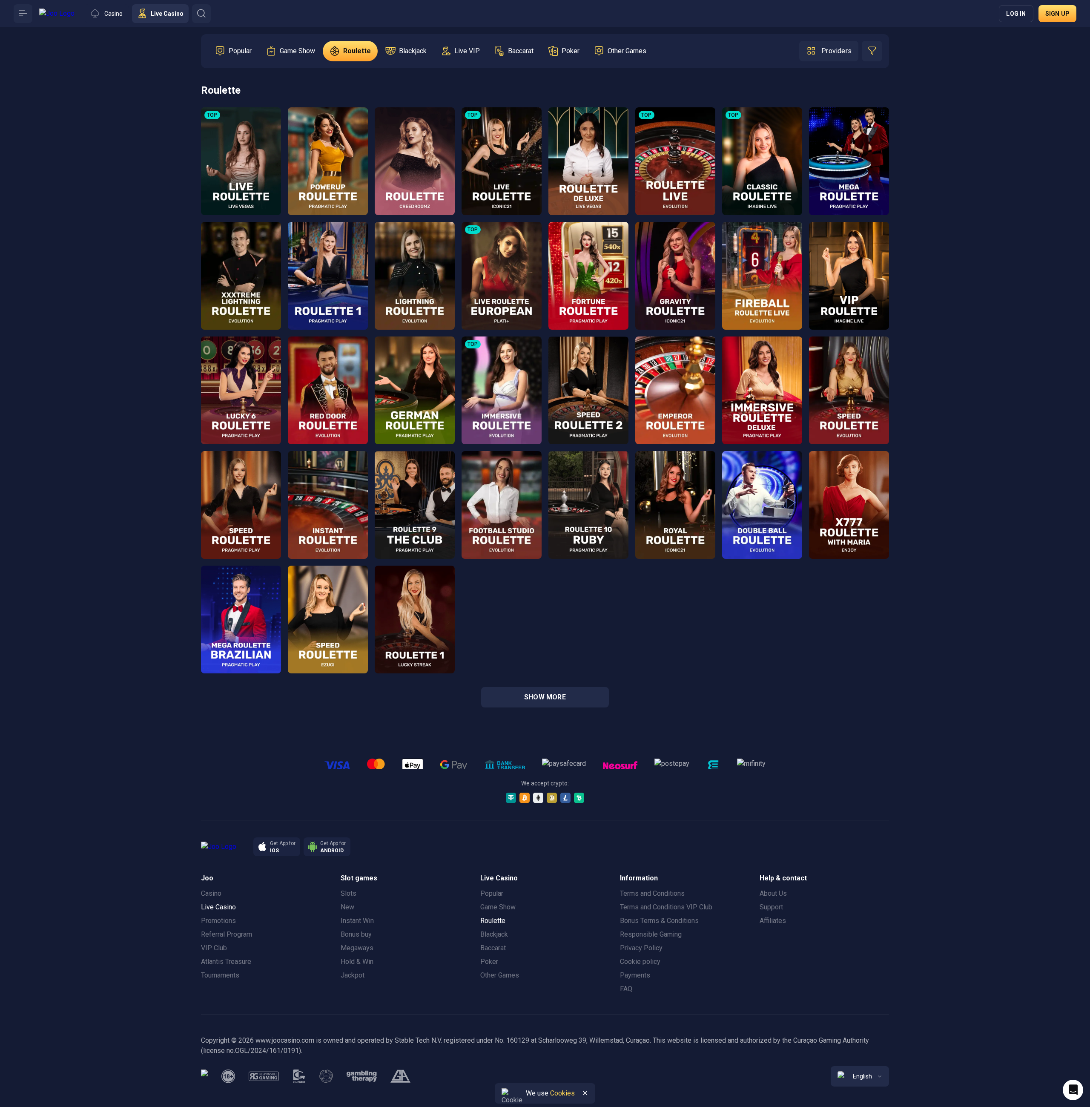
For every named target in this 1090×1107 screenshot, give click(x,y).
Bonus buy (356, 934)
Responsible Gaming (651, 934)
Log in (1016, 13)
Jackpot (352, 975)
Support (771, 907)
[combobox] (860, 1076)
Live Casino (218, 907)
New (347, 907)
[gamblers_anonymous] (400, 1076)
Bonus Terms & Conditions (659, 921)
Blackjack (494, 934)
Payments (635, 975)
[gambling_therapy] (362, 1076)
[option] (233, 51)
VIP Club (214, 948)
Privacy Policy (641, 948)
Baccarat (493, 948)
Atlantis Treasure (226, 961)
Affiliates (773, 921)
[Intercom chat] (1073, 1090)
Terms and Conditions (652, 893)
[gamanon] (326, 1076)
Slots (348, 893)
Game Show (498, 907)
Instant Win (357, 921)
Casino (211, 893)
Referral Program (226, 934)
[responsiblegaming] (264, 1076)
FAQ (626, 989)
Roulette (492, 921)
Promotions (218, 921)
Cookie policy (640, 961)
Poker (489, 961)
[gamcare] (299, 1076)
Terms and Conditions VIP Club (666, 907)
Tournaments (220, 975)
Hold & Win (357, 961)
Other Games (499, 975)
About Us (773, 893)
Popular (491, 893)
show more (545, 697)
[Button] (23, 13)
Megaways (357, 948)
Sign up (1057, 13)
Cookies (562, 1093)
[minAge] (228, 1076)
